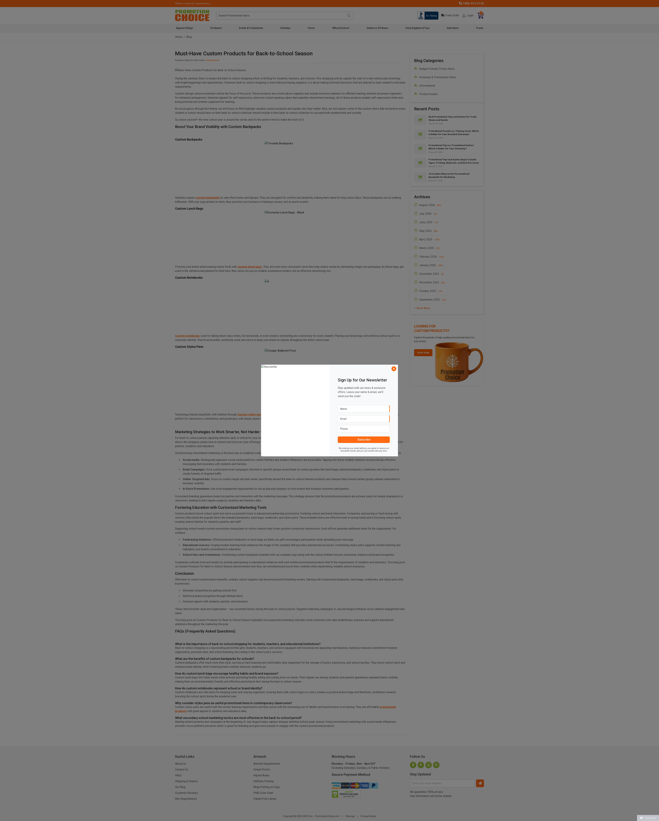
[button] (648, 817)
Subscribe (363, 439)
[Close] (393, 368)
